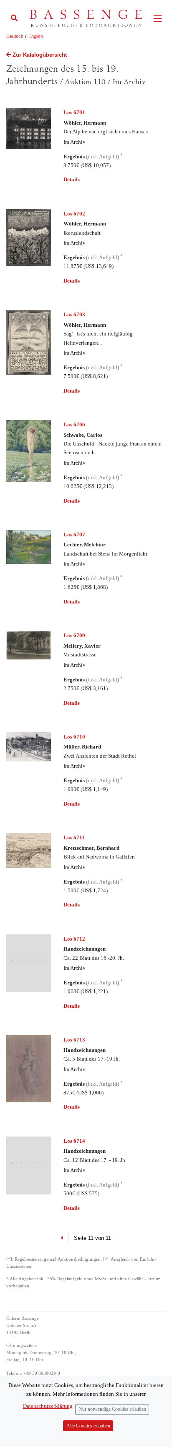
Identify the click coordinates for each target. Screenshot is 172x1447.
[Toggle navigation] (157, 18)
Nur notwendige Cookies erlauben (112, 1409)
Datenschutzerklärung (48, 1406)
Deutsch (14, 36)
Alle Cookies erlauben (88, 1426)
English (35, 36)
